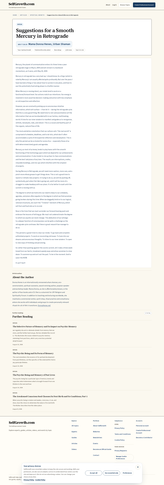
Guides (74, 437)
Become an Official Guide (102, 449)
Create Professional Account (143, 431)
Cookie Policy (120, 440)
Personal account (142, 426)
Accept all (93, 473)
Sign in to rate (80, 50)
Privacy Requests (121, 451)
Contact (96, 455)
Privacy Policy (119, 428)
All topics (75, 426)
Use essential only (111, 473)
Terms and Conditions (123, 434)
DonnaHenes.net (44, 305)
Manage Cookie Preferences (121, 457)
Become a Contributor (144, 437)
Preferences (127, 473)
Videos (74, 449)
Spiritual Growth (37, 15)
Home (15, 15)
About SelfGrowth (99, 426)
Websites (96, 432)
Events (95, 443)
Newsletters (97, 437)
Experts (74, 432)
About (108, 5)
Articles (23, 15)
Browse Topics (125, 5)
